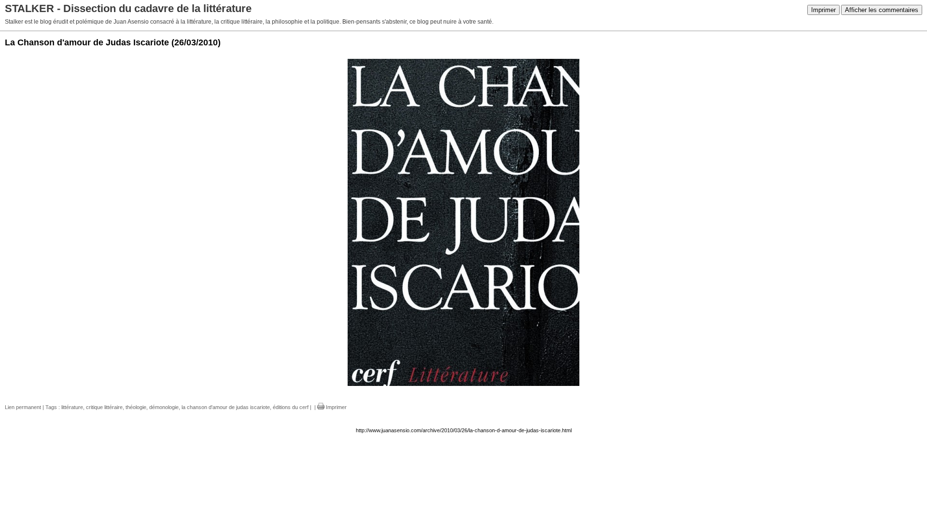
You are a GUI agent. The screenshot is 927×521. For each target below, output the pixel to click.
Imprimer (823, 10)
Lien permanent (23, 407)
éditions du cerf (291, 407)
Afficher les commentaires (881, 10)
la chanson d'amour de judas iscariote (226, 407)
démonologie (164, 407)
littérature (72, 407)
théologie (136, 407)
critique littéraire (104, 407)
